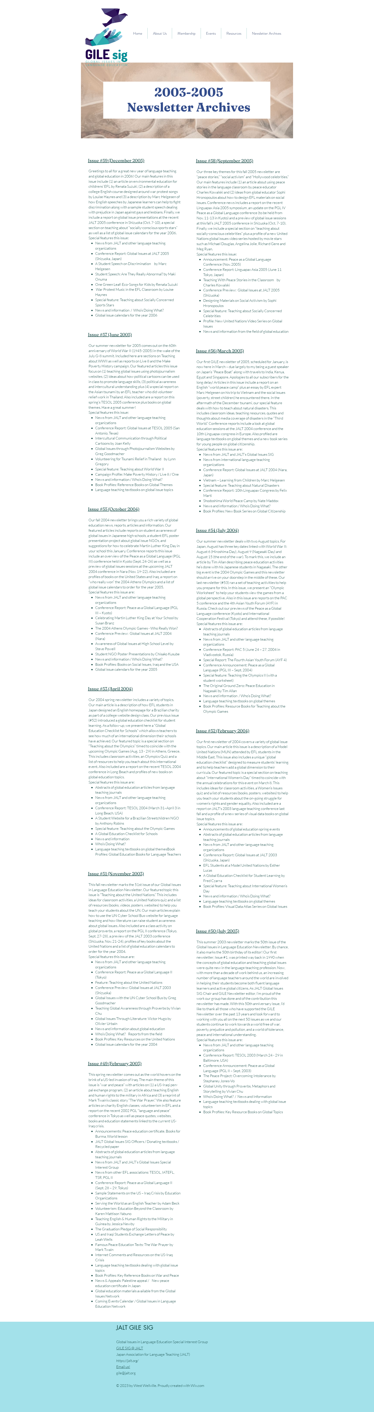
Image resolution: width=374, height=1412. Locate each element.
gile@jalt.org (126, 1373)
